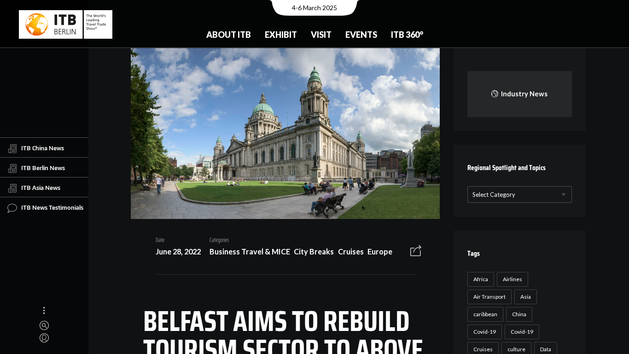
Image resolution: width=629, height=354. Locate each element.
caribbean (485, 314)
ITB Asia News (40, 187)
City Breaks (314, 251)
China (519, 314)
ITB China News (42, 148)
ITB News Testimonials (52, 207)
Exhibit (281, 35)
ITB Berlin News (43, 167)
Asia (525, 296)
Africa (480, 279)
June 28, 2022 (178, 251)
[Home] (65, 24)
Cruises (351, 251)
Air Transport (489, 296)
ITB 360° (407, 35)
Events (361, 35)
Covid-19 (484, 331)
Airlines (512, 279)
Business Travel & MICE (250, 251)
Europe (379, 251)
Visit (321, 35)
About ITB (228, 35)
